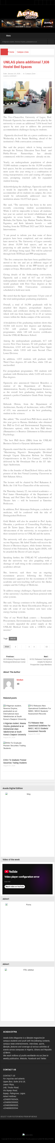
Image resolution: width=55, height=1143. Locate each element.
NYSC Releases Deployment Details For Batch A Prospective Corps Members (41, 660)
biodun (20, 679)
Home (11, 51)
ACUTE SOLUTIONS (46, 1139)
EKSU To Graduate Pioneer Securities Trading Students (15, 761)
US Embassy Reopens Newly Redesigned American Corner (14, 659)
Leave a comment (9, 76)
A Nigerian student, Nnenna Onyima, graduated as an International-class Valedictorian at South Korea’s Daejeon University (14, 729)
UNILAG (13, 638)
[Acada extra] (27, 14)
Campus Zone (23, 51)
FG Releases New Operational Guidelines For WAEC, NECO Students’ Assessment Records (39, 727)
